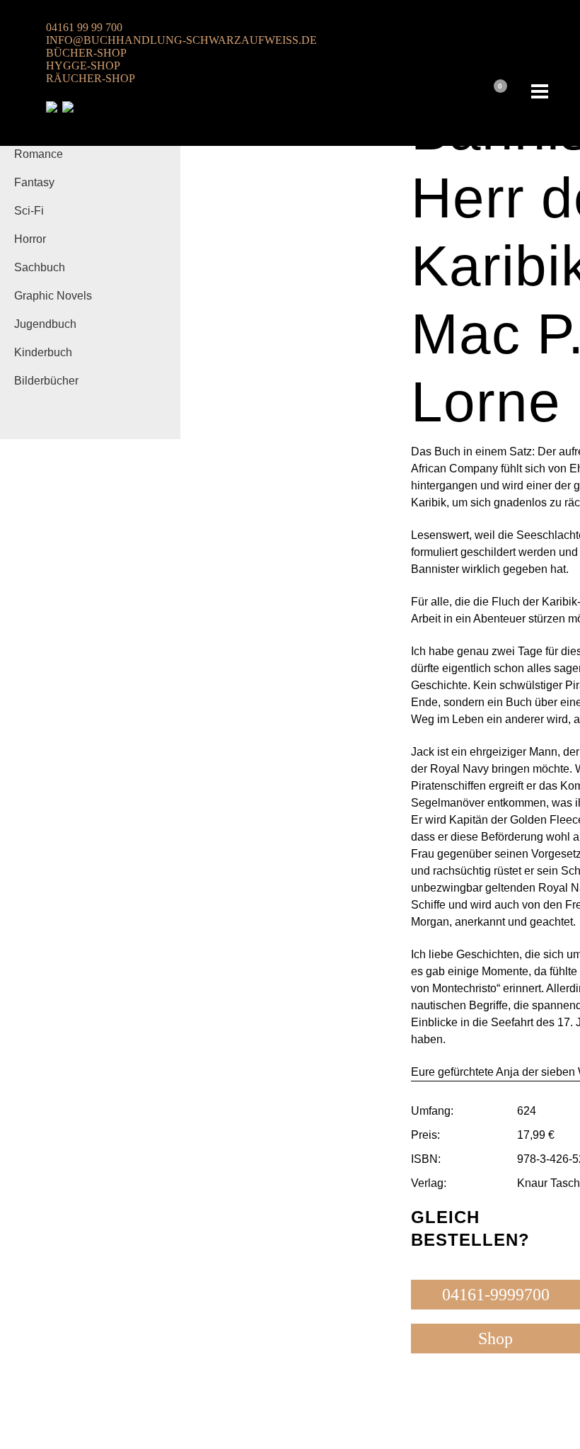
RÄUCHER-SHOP (90, 78)
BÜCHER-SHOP (86, 53)
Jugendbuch (45, 324)
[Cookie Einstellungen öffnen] (31, 1431)
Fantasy (34, 182)
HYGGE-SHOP (83, 65)
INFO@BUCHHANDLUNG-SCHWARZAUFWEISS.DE (181, 40)
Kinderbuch (43, 352)
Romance (38, 154)
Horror (30, 239)
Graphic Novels (53, 296)
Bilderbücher (46, 381)
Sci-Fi (29, 211)
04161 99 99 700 (84, 27)
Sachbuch (39, 267)
